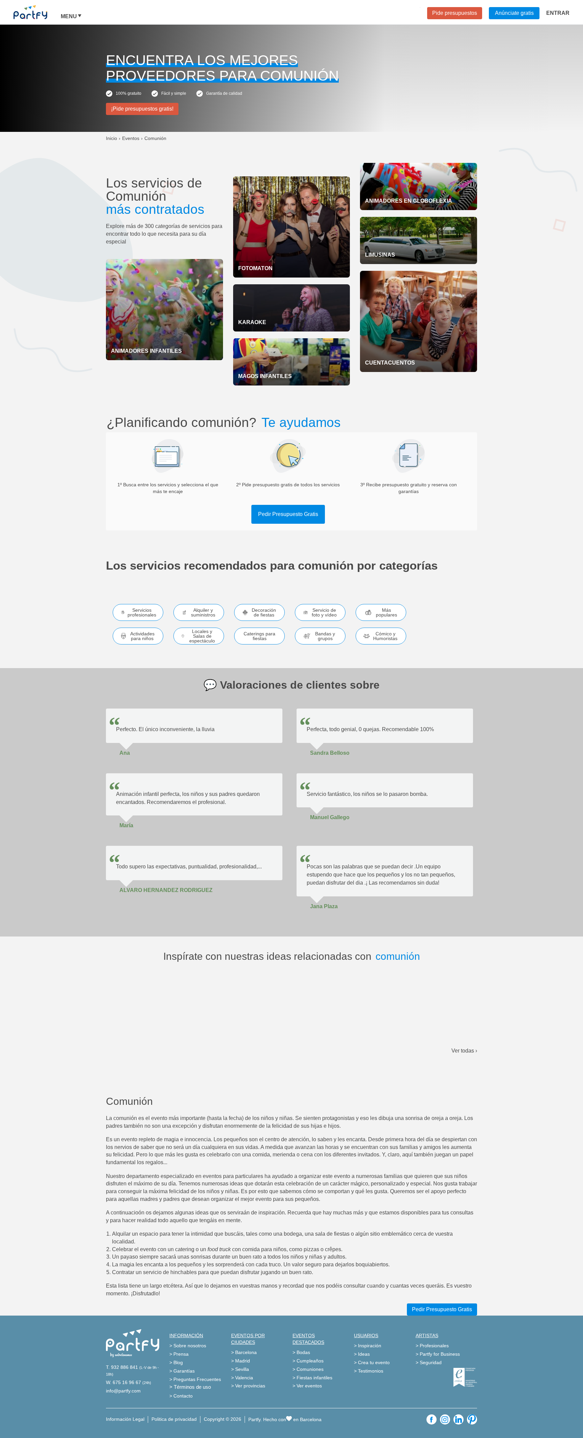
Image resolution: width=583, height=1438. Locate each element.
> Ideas (362, 1354)
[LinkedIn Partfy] (458, 1419)
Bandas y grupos (325, 636)
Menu (69, 16)
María (126, 825)
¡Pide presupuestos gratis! (142, 109)
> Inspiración (367, 1345)
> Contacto (181, 1396)
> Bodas (301, 1352)
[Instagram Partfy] (445, 1419)
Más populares (386, 612)
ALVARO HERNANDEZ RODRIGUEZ (166, 890)
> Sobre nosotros (187, 1345)
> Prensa (179, 1354)
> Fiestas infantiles (312, 1377)
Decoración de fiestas (264, 612)
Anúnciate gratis (514, 13)
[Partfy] (37, 12)
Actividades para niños (142, 636)
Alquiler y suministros (203, 612)
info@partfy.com (123, 1390)
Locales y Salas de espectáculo (202, 636)
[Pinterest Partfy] (472, 1419)
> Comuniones (308, 1369)
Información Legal (125, 1419)
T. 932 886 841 (122, 1367)
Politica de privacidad (174, 1419)
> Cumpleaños (308, 1360)
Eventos (130, 138)
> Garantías (182, 1371)
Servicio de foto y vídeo (324, 612)
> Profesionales (432, 1345)
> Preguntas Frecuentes (195, 1379)
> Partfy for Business (438, 1354)
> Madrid (240, 1360)
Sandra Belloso (330, 753)
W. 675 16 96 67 (123, 1382)
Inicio (111, 138)
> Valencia (242, 1377)
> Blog (176, 1362)
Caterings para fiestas (259, 636)
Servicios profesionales (142, 612)
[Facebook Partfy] (431, 1419)
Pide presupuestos (454, 13)
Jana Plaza (324, 906)
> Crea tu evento (372, 1362)
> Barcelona (244, 1352)
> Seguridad (429, 1362)
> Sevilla (240, 1369)
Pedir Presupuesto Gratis (288, 514)
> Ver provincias (248, 1385)
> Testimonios (368, 1371)
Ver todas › (464, 1051)
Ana (124, 753)
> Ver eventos (307, 1385)
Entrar (558, 13)
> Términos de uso (190, 1386)
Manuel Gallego (330, 817)
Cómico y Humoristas (385, 636)
